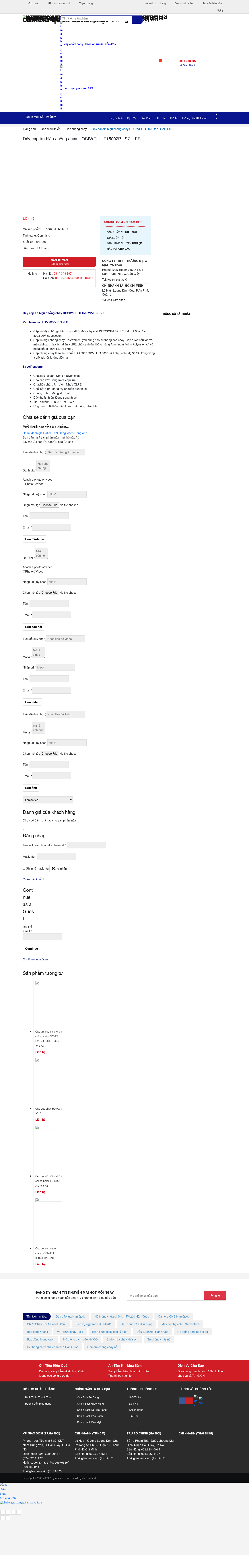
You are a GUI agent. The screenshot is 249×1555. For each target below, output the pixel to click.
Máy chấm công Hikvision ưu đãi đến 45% (89, 44)
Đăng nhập (59, 868)
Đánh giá (29, 470)
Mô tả (27, 657)
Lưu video (32, 702)
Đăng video (66, 433)
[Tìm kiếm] (137, 19)
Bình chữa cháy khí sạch (122, 1339)
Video (40, 484)
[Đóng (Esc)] (18, 1512)
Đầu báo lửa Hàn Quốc (70, 1316)
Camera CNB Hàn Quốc (173, 1316)
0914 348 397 (63, 273)
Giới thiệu (33, 3)
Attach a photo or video (37, 479)
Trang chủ (29, 129)
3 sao (49, 442)
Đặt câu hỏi (50, 433)
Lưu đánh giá (34, 539)
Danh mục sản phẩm (39, 117)
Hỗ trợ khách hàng (155, 3)
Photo (29, 484)
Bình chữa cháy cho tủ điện (109, 1332)
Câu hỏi (29, 558)
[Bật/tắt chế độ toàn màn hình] (7, 1512)
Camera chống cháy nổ (102, 1347)
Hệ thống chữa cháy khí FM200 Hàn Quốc (122, 1316)
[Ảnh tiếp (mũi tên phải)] (7, 1517)
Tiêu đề (34, 452)
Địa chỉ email (27, 929)
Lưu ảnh (31, 788)
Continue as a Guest (36, 959)
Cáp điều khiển (51, 129)
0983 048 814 (84, 278)
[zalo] (200, 1401)
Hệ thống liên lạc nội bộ (192, 1332)
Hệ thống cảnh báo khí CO (80, 1339)
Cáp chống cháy (76, 129)
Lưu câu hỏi (33, 627)
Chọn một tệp (31, 505)
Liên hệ (133, 1403)
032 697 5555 (64, 278)
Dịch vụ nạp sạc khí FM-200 (93, 1324)
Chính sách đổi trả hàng (92, 1410)
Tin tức (133, 1416)
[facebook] (182, 1400)
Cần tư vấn (59, 261)
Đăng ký (215, 1295)
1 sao (69, 442)
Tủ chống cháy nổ (158, 1339)
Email (27, 527)
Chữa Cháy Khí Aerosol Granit (46, 1324)
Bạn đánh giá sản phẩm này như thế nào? (51, 437)
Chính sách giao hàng (90, 1403)
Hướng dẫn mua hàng (38, 1403)
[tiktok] (195, 1401)
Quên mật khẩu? (33, 879)
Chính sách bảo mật (89, 1422)
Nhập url (35, 494)
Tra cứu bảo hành (212, 3)
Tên (26, 516)
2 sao (59, 442)
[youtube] (189, 1400)
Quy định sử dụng (88, 1397)
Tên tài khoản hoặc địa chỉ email (44, 845)
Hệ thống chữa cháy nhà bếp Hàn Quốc (52, 1347)
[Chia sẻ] (13, 1512)
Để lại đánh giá (32, 433)
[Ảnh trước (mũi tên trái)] (2, 1517)
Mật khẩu (29, 856)
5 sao (28, 442)
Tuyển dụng (85, 3)
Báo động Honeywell (40, 1339)
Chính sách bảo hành (90, 1416)
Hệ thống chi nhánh (59, 3)
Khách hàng (136, 1410)
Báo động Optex (37, 1332)
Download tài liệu (184, 3)
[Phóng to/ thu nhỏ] (2, 1512)
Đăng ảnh (80, 433)
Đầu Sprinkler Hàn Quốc (152, 1332)
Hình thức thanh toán (38, 1397)
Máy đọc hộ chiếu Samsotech (181, 1324)
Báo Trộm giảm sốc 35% (78, 88)
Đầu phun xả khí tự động (136, 1324)
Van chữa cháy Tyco (70, 1332)
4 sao (38, 442)
